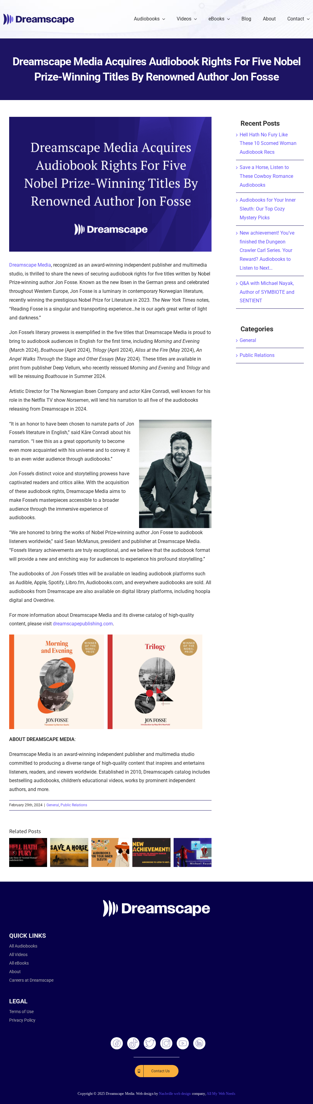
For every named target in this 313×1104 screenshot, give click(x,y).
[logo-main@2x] (38, 16)
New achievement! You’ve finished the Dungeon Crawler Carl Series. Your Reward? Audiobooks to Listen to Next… (267, 250)
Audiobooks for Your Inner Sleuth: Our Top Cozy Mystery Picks (268, 209)
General (52, 805)
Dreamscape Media (30, 265)
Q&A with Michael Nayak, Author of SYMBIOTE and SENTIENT (267, 292)
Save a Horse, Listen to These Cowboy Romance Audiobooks (266, 176)
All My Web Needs (221, 1093)
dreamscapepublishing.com (83, 624)
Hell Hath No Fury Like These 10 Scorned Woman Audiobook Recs (268, 143)
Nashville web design (175, 1093)
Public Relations (74, 805)
